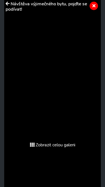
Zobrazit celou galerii (55, 145)
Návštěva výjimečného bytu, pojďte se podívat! (46, 6)
